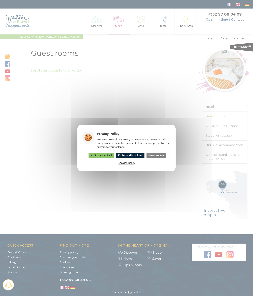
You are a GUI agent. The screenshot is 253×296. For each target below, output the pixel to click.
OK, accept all (102, 155)
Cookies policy (126, 163)
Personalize (156, 155)
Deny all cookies (131, 155)
